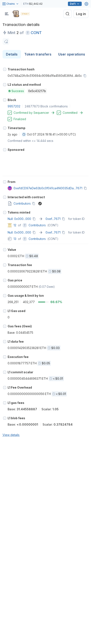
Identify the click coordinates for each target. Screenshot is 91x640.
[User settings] (86, 4)
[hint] (5, 69)
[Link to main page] (16, 14)
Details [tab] (12, 54)
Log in (81, 14)
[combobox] (24, 134)
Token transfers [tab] (37, 54)
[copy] (86, 76)
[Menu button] (7, 14)
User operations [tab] (71, 54)
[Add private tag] (6, 41)
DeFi (73, 3)
